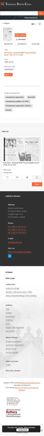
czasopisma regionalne (15, 97)
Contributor (10, 316)
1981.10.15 (8, 62)
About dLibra (11, 348)
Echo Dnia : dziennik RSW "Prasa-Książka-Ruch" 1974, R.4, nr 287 (21, 164)
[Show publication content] (27, 177)
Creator (9, 313)
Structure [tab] (35, 44)
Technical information (15, 345)
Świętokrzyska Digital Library (29, 383)
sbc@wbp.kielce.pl (15, 242)
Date (8, 324)
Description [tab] (8, 44)
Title (7, 309)
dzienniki (31, 97)
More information (29, 427)
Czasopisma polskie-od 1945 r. (17, 101)
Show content (20, 35)
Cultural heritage (12, 288)
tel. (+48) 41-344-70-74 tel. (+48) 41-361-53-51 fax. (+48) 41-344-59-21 (17, 229)
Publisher (9, 320)
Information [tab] (22, 44)
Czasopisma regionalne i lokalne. (18, 106)
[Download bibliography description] (17, 177)
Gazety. (8, 110)
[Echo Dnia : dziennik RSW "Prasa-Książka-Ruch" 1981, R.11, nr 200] (8, 34)
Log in (8, 364)
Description (10, 331)
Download (22, 39)
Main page (10, 278)
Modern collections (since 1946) (19, 292)
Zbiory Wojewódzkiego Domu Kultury (21, 295)
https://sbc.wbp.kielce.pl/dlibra (19, 252)
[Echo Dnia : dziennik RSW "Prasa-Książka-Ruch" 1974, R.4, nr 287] (22, 149)
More (37, 184)
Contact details (12, 352)
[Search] (41, 13)
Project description (13, 341)
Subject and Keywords (15, 327)
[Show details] (37, 177)
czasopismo (9, 69)
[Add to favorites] (39, 24)
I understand (22, 430)
